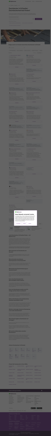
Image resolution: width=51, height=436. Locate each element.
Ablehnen (24, 223)
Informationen (24, 219)
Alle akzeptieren (18, 223)
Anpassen (29, 223)
